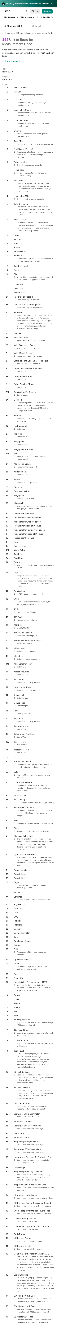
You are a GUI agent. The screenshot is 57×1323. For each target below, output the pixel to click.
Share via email (12, 61)
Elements (9, 33)
